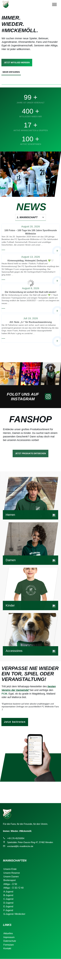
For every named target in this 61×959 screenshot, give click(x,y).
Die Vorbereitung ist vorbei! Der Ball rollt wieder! (31, 298)
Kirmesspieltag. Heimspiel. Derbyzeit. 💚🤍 (31, 268)
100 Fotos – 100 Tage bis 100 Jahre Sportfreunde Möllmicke (31, 238)
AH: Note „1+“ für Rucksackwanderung (31, 328)
